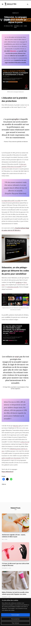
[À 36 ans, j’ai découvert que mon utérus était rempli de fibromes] (15, 551)
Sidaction (16, 426)
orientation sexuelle (13, 287)
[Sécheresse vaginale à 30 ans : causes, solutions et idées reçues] (15, 523)
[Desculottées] (11, 4)
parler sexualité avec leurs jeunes (11, 458)
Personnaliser (15, 619)
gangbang (18, 282)
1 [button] (26, 106)
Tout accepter (15, 614)
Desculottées (9, 26)
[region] (15, 612)
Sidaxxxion (13, 51)
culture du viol (24, 442)
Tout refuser (15, 623)
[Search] (27, 4)
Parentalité (15, 12)
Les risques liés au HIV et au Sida (11, 200)
